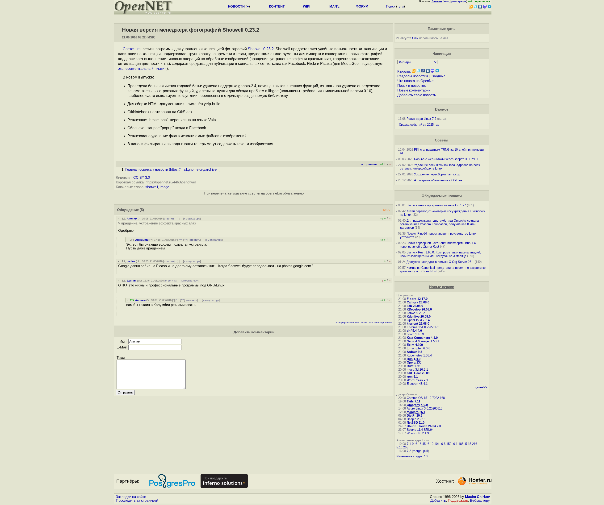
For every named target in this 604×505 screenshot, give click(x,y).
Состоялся (132, 49)
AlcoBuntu (142, 239)
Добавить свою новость (416, 95)
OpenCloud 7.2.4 (418, 320)
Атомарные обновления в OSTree (438, 180)
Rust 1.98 (413, 366)
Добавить (438, 500)
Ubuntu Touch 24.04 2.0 (424, 426)
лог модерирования (380, 322)
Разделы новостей (412, 76)
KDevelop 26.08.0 (419, 309)
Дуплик (131, 280)
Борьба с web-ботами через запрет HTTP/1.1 (446, 159)
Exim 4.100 (415, 345)
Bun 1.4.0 (413, 359)
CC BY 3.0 (141, 177)
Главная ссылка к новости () (173, 169)
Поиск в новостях (411, 85)
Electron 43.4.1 (417, 383)
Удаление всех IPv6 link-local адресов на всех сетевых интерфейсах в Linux (440, 166)
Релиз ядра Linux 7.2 (421, 118)
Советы (441, 140)
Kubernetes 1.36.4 (419, 355)
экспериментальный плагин (142, 68)
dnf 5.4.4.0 (414, 330)
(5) (142, 210)
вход (446, 1)
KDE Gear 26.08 (418, 373)
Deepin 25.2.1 (416, 419)
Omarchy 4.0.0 (417, 405)
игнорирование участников (351, 322)
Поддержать (458, 500)
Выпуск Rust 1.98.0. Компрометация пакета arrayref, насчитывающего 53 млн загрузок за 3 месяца (440, 254)
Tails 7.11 (413, 401)
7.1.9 (410, 444)
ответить (169, 218)
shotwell (151, 187)
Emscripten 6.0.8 (418, 348)
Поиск (390, 6)
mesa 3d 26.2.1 (417, 369)
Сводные (438, 76)
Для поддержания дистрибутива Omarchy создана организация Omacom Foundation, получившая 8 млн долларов (439, 224)
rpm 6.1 (412, 376)
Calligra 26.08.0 (418, 302)
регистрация (458, 1)
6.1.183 (458, 444)
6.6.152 (446, 444)
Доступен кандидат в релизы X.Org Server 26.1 (440, 262)
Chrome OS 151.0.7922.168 (426, 398)
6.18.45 (420, 444)
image (164, 187)
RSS (386, 210)
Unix (415, 38)
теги (400, 6)
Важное (441, 109)
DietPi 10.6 (414, 415)
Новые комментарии (413, 90)
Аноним (132, 218)
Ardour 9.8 (414, 352)
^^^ (185, 239)
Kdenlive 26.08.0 (419, 316)
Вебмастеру (480, 500)
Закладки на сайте (131, 497)
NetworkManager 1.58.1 (423, 341)
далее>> (481, 387)
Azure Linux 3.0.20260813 (424, 408)
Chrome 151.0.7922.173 (423, 327)
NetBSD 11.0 (415, 422)
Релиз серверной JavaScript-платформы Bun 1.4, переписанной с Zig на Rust (438, 244)
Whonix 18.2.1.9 (418, 433)
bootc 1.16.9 (415, 334)
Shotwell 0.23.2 (261, 49)
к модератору (192, 218)
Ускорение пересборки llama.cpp (437, 174)
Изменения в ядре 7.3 (412, 456)
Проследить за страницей (137, 500)
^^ (180, 239)
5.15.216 (471, 444)
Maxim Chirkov (477, 497)
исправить (369, 164)
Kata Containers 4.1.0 (422, 337)
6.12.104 (433, 444)
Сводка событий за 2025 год (419, 124)
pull (425, 451)
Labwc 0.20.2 (416, 313)
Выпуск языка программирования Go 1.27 (436, 205)
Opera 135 (414, 362)
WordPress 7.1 (417, 380)
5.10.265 (402, 447)
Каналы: (404, 71)
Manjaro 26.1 (416, 412)
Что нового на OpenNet (415, 81)
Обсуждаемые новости (442, 196)
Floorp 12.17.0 (417, 299)
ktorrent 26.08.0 (418, 323)
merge (417, 451)
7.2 (409, 451)
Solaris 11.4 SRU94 (420, 429)
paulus (131, 261)
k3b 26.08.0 (415, 306)
